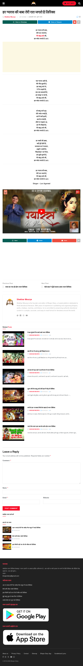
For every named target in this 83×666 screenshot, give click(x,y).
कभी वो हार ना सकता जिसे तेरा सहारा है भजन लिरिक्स (41, 407)
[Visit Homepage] (33, 3)
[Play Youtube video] (41, 211)
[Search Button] (79, 3)
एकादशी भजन (32, 17)
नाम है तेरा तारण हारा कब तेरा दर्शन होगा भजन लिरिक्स (41, 426)
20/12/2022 (22, 17)
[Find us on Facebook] (3, 657)
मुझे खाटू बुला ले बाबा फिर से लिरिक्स (12, 596)
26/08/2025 (45, 410)
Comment (7, 460)
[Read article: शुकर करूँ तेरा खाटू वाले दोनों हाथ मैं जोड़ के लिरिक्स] (13, 395)
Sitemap (34, 653)
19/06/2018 (45, 373)
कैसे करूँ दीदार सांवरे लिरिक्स (19, 536)
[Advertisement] (41, 57)
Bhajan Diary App (45, 653)
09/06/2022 (45, 391)
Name (5, 488)
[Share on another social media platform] (78, 22)
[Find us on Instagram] (5, 657)
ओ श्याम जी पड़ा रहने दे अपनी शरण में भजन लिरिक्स (40, 370)
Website (46, 498)
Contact (26, 653)
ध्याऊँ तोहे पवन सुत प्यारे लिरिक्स (11, 600)
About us (5, 653)
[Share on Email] (74, 22)
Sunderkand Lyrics (60, 653)
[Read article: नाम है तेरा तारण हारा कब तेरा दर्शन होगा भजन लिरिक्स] (13, 433)
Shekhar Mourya (10, 17)
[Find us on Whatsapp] (14, 657)
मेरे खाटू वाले (40, 35)
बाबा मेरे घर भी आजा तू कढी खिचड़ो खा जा (38, 351)
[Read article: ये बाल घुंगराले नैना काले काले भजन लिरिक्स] (13, 339)
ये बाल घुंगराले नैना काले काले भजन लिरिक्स (38, 332)
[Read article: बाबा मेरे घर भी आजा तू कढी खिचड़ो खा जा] (13, 358)
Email (5, 498)
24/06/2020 (45, 429)
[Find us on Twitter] (8, 657)
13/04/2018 (45, 335)
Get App (70, 3)
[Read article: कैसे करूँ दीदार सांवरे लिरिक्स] (7, 538)
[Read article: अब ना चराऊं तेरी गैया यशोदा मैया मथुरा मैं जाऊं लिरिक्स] (7, 530)
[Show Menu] (4, 3)
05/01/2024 (45, 354)
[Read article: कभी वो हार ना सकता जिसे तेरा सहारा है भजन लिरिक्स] (13, 414)
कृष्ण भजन (39, 17)
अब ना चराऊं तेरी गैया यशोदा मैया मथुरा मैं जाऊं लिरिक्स (26, 527)
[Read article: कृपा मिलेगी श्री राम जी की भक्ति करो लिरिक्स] (7, 546)
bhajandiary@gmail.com (11, 576)
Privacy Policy (16, 653)
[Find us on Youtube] (11, 657)
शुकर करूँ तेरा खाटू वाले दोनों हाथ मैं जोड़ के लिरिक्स (40, 389)
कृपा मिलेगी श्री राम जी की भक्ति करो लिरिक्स (24, 544)
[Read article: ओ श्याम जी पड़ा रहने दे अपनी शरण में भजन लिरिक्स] (13, 376)
